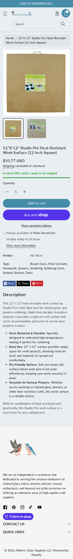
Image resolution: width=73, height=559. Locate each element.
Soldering (36, 268)
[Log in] (57, 13)
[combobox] (41, 23)
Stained (8, 272)
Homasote (10, 268)
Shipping (8, 166)
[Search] (63, 23)
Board (34, 263)
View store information (21, 245)
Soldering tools (54, 268)
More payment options (36, 225)
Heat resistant (57, 263)
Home (10, 38)
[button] (7, 13)
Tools (29, 272)
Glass (43, 263)
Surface (19, 272)
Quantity (9, 183)
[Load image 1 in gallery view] (13, 128)
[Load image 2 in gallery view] (37, 128)
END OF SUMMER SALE (36, 3)
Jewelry (23, 268)
